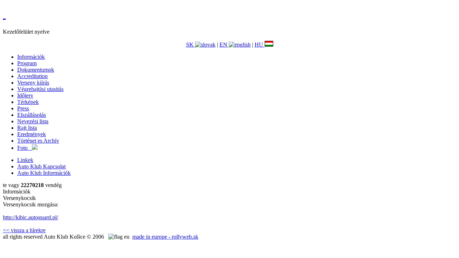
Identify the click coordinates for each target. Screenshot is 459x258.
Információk (31, 57)
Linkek (25, 160)
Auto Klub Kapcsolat (41, 166)
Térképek (28, 102)
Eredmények (31, 134)
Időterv (25, 95)
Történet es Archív (38, 141)
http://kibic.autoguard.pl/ (30, 217)
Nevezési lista (32, 121)
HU (260, 45)
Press (23, 108)
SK (190, 45)
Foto (24, 148)
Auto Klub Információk (44, 173)
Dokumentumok (35, 70)
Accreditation (32, 76)
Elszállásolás (31, 115)
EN (224, 45)
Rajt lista (27, 128)
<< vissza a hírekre (24, 230)
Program (27, 63)
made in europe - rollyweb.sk (165, 237)
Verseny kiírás (33, 83)
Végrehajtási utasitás (40, 89)
